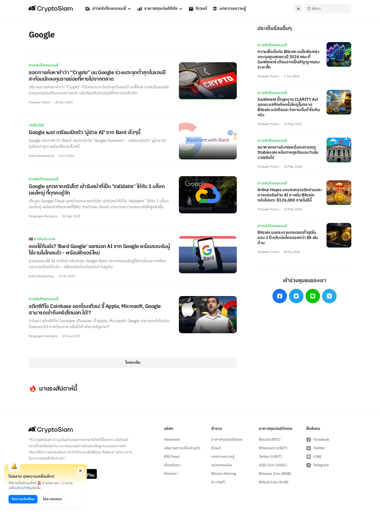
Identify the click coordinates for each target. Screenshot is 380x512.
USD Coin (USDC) (273, 465)
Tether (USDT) (270, 456)
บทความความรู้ (232, 8)
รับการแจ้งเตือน (23, 499)
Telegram (321, 465)
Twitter (319, 448)
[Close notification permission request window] (80, 471)
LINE (317, 456)
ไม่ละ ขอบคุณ (52, 499)
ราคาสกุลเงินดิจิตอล (226, 439)
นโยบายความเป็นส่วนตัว (182, 448)
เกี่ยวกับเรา (172, 465)
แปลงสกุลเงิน (221, 465)
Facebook (321, 439)
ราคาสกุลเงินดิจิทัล (161, 8)
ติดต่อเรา (171, 473)
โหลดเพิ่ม (132, 362)
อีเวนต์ (201, 8)
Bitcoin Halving (223, 473)
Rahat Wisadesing (41, 155)
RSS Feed (171, 456)
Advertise (172, 439)
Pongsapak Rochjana (43, 216)
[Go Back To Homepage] (51, 8)
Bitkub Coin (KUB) (273, 482)
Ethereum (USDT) (273, 448)
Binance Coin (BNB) (275, 473)
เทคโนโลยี (36, 125)
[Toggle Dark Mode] (298, 8)
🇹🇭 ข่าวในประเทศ (42, 239)
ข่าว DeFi (218, 482)
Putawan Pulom (39, 102)
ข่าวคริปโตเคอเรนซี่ (109, 8)
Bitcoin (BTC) (269, 439)
